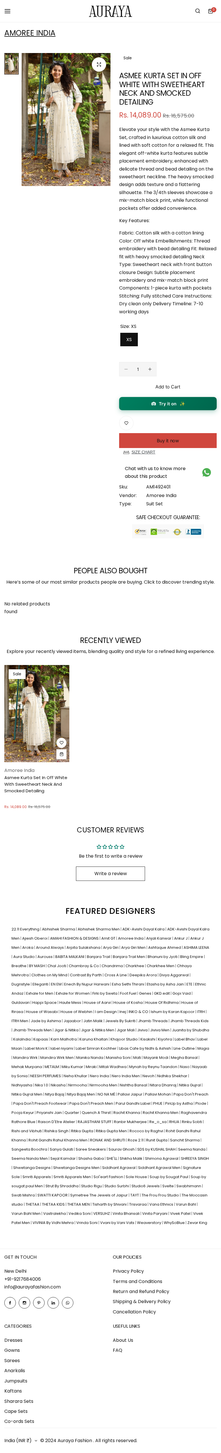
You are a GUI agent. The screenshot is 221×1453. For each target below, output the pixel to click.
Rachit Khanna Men (161, 1112)
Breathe (19, 966)
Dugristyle (21, 984)
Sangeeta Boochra (30, 1149)
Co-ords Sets (19, 1421)
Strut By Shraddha (62, 1186)
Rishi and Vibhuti (27, 1131)
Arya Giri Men (133, 947)
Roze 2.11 (136, 1140)
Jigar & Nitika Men (98, 1030)
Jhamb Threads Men (33, 1030)
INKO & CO (139, 1011)
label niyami (62, 1048)
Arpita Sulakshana (83, 947)
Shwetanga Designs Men (76, 1167)
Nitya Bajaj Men (81, 1094)
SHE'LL (112, 1158)
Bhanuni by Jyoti (163, 956)
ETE (189, 984)
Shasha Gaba (91, 1158)
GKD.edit (162, 993)
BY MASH (37, 966)
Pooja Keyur (23, 1112)
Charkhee (135, 966)
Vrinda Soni (87, 1222)
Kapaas (41, 1039)
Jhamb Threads (153, 1021)
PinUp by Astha (179, 1103)
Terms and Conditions (137, 1281)
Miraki (92, 1066)
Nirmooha (78, 1085)
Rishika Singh (56, 1131)
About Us (123, 1340)
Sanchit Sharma (185, 1140)
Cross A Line (116, 975)
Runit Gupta (157, 1140)
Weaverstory (149, 1222)
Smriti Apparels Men (73, 1177)
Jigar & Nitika (66, 1030)
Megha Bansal (185, 1057)
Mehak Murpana (27, 1066)
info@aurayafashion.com (32, 1287)
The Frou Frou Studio (161, 1195)
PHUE (158, 1103)
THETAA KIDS (54, 1204)
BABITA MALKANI (70, 956)
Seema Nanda (192, 1149)
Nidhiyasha (22, 1085)
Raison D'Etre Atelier (57, 1122)
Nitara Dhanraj (163, 1085)
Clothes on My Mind (49, 975)
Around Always (50, 947)
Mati (137, 1057)
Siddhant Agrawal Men (159, 1167)
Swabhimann (189, 1186)
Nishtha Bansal (134, 1085)
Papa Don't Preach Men (91, 1103)
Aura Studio (24, 956)
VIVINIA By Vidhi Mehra (54, 1222)
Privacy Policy (128, 1271)
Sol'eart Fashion (109, 1177)
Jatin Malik (93, 1021)
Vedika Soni (80, 1213)
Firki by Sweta (105, 993)
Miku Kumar (73, 1066)
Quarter (72, 1112)
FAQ (117, 1350)
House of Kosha (128, 1002)
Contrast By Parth (86, 975)
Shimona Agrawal (162, 1158)
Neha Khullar (76, 1076)
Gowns (12, 1350)
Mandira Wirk (26, 1057)
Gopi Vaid (182, 993)
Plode (201, 1103)
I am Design (106, 1011)
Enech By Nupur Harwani (87, 984)
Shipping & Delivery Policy (142, 1301)
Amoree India (30, 33)
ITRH (201, 1011)
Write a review (110, 873)
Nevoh (148, 1076)
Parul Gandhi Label (133, 1103)
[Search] (197, 11)
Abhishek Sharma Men (99, 929)
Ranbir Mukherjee (131, 1122)
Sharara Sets (18, 1401)
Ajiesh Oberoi (35, 938)
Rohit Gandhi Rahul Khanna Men (58, 1140)
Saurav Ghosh (122, 1149)
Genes (145, 993)
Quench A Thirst (97, 1112)
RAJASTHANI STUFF (95, 1122)
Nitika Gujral (190, 1085)
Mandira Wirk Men (57, 1057)
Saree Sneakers (91, 1149)
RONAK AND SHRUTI (108, 1140)
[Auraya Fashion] (110, 11)
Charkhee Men (161, 966)
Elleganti (41, 984)
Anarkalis (14, 1370)
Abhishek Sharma (59, 929)
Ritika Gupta (82, 1131)
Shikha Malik (131, 1158)
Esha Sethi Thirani (128, 984)
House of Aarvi (98, 1002)
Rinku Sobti (192, 1122)
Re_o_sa (158, 1122)
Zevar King (197, 1222)
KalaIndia (22, 1039)
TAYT (135, 1195)
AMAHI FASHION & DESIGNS (75, 938)
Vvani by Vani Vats (117, 1222)
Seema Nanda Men (30, 1158)
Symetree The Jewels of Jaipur (99, 1195)
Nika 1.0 (42, 1085)
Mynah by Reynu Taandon (153, 1066)
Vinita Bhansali (126, 1213)
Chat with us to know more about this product (155, 472)
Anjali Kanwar (159, 938)
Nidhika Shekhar (172, 1076)
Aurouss (45, 956)
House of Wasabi (42, 1011)
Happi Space (45, 1002)
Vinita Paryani (155, 1213)
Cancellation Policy (134, 1312)
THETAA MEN (79, 1204)
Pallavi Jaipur (130, 1094)
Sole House (137, 1177)
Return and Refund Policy (141, 1291)
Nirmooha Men (103, 1085)
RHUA (174, 1122)
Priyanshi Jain (50, 1112)
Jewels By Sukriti (120, 1021)
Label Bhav (185, 1039)
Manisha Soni (119, 1057)
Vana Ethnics (161, 1204)
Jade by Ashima (46, 1021)
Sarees (12, 1360)
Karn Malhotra (64, 1039)
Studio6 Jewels (146, 1186)
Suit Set (154, 503)
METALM (52, 1066)
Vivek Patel (180, 1213)
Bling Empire (192, 956)
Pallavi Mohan (158, 1094)
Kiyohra (165, 1039)
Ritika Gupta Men (112, 1131)
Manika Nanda (90, 1057)
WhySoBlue (175, 1222)
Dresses (13, 1340)
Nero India (100, 1076)
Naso (185, 1066)
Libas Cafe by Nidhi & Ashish (145, 1048)
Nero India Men (126, 1076)
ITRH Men (20, 1021)
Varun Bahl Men (26, 1213)
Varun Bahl (186, 1204)
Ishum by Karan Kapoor (173, 1011)
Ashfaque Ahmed (165, 947)
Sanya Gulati (62, 1149)
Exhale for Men (40, 993)
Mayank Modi (156, 1057)
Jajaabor (73, 1021)
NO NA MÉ (107, 1094)
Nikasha (58, 1085)
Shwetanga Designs (32, 1167)
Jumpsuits (15, 1381)
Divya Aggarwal (174, 975)
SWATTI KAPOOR (52, 1195)
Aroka (28, 947)
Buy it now (168, 440)
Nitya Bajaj (55, 1094)
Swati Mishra (24, 1195)
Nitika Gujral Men (27, 1094)
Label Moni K (37, 1048)
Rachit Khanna (127, 1112)
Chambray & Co (84, 966)
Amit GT (108, 938)
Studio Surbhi (117, 1186)
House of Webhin (76, 1011)
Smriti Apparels (37, 1177)
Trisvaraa (138, 1204)
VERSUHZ (102, 1213)
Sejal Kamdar (63, 1158)
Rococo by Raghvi (146, 1131)
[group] (66, 119)
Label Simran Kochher (96, 1048)
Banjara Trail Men (129, 956)
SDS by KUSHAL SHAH (156, 1149)
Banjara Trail (99, 956)
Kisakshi (148, 1039)
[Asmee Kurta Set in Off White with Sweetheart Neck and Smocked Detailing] (36, 713)
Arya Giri (111, 947)
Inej (123, 1011)
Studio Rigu (92, 1186)
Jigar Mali (126, 1030)
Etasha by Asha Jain (166, 984)
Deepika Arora (143, 975)
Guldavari (21, 1002)
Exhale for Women (73, 993)
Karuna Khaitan (94, 1039)
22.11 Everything (26, 929)
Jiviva (142, 1030)
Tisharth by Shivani (109, 1204)
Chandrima (113, 966)
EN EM (56, 984)
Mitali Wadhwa (113, 1066)
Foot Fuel (128, 993)
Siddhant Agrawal (119, 1167)
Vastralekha (55, 1213)
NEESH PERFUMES (46, 1076)
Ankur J (181, 938)
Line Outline (185, 1048)
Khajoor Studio (124, 1039)
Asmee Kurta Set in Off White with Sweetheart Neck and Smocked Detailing (35, 784)
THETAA (33, 1204)
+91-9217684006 (22, 1279)
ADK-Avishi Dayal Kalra (143, 929)
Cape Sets (16, 1411)
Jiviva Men (160, 1030)
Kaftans (13, 1391)
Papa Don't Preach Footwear (40, 1103)
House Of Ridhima (162, 1002)
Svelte (168, 1186)
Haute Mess (70, 1002)
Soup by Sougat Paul (169, 1177)
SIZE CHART (143, 452)
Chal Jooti (57, 966)
